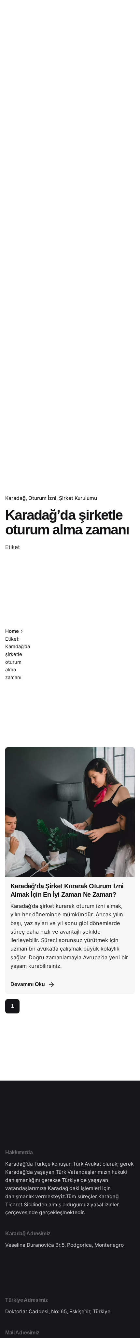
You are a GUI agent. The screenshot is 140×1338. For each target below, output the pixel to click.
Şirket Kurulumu (78, 498)
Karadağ (15, 498)
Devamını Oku (27, 984)
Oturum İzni (42, 498)
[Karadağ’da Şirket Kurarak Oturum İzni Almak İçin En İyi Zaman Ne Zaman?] (70, 812)
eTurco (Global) (109, 80)
